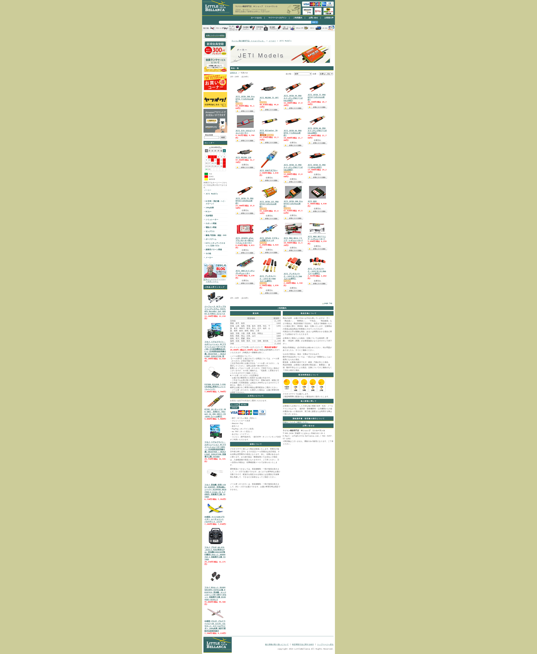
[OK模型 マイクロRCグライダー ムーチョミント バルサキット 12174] (215, 514)
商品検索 (209, 135)
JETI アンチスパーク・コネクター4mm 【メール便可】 (268, 278)
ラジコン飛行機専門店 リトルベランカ (248, 41)
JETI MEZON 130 (243, 157)
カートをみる (256, 18)
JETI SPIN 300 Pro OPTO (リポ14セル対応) (245, 98)
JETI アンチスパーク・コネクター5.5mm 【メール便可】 (293, 276)
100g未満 (210, 208)
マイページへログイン (277, 18)
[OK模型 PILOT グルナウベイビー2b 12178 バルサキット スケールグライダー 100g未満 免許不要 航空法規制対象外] (215, 618)
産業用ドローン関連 (214, 249)
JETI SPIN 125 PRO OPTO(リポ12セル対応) (269, 204)
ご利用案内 (297, 18)
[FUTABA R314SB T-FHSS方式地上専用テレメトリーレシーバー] (215, 382)
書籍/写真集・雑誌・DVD (216, 235)
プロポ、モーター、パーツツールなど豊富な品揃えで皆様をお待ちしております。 (253, 11)
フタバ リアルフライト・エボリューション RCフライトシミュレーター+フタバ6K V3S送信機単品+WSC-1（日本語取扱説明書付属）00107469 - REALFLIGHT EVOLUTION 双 (215, 349)
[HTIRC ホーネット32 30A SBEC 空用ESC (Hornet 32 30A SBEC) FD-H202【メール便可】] (215, 407)
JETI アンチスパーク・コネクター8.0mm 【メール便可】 (317, 271)
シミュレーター (212, 219)
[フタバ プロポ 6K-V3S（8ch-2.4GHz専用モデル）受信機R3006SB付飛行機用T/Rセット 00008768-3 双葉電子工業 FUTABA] (215, 545)
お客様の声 (329, 18)
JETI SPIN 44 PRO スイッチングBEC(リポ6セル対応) (293, 98)
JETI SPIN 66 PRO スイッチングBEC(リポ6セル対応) (317, 130)
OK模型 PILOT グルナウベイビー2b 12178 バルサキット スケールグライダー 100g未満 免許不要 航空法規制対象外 (215, 626)
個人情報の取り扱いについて (277, 644)
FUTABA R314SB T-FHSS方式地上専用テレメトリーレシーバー (215, 386)
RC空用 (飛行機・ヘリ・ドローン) (216, 202)
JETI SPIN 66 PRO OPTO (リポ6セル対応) (293, 133)
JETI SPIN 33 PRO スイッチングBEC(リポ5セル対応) (293, 167)
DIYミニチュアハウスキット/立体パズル (215, 244)
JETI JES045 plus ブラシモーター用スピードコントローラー (244, 240)
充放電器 (209, 216)
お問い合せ (313, 18)
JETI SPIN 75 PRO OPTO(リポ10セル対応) (244, 200)
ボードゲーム (211, 239)
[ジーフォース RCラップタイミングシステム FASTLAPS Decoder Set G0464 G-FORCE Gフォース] (215, 304)
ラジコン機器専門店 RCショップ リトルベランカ (256, 6)
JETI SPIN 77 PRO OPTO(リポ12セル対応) (317, 97)
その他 (208, 253)
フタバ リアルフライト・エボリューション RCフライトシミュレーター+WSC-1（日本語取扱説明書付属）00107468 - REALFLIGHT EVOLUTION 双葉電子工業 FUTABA (215, 449)
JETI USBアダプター (269, 170)
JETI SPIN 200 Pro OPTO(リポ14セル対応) (293, 203)
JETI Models (212, 194)
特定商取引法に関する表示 (303, 644)
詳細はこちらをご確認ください (295, 422)
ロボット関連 (211, 223)
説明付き (233, 73)
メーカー (207, 190)
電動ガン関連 (211, 227)
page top (328, 303)
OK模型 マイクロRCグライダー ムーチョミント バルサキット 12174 (214, 519)
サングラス (210, 231)
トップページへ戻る (325, 644)
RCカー (208, 211)
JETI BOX (312, 201)
